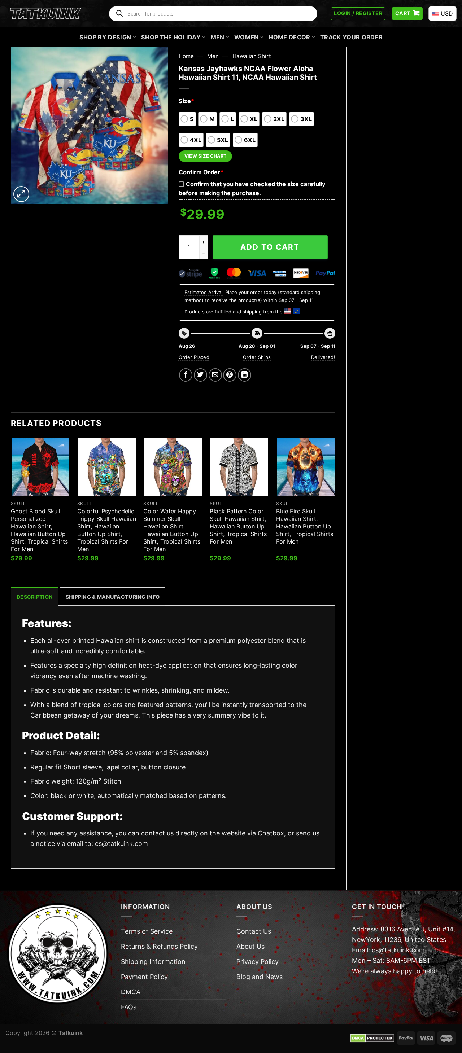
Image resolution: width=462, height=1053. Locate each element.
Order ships (257, 357)
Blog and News (259, 976)
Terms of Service (147, 931)
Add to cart (270, 246)
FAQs (128, 1007)
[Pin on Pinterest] (229, 375)
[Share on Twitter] (200, 375)
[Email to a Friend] (215, 375)
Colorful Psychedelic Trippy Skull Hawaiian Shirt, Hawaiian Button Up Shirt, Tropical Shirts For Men (106, 530)
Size (186, 101)
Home (186, 56)
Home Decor (289, 37)
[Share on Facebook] (185, 375)
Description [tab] (35, 597)
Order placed (194, 357)
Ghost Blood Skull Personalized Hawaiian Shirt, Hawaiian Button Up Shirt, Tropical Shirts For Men (39, 530)
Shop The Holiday (171, 37)
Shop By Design (105, 37)
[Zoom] (21, 194)
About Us (250, 946)
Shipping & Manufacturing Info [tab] (113, 597)
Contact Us (253, 931)
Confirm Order (201, 172)
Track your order (351, 37)
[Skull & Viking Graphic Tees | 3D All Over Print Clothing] (45, 13)
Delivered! (323, 357)
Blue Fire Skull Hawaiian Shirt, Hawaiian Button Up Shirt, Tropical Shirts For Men (304, 526)
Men (218, 37)
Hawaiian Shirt (251, 56)
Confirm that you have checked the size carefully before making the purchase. (252, 188)
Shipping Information (153, 961)
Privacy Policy (257, 961)
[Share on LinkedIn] (244, 375)
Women (246, 37)
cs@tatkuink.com (121, 843)
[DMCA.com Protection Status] (372, 1037)
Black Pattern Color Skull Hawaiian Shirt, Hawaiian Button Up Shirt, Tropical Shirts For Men (238, 526)
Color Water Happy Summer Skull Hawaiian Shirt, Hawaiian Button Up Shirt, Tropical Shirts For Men (171, 530)
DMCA (130, 992)
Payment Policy (144, 976)
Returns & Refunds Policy (159, 946)
